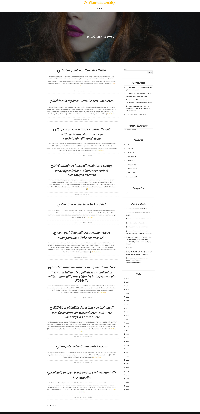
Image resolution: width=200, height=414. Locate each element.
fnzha (127, 356)
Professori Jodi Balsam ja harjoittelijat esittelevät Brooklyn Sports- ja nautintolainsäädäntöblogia (83, 133)
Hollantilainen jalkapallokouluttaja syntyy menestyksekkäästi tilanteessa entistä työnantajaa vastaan (83, 170)
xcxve (127, 297)
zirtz (127, 352)
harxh (127, 278)
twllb (127, 326)
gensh (127, 378)
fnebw (127, 345)
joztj (127, 304)
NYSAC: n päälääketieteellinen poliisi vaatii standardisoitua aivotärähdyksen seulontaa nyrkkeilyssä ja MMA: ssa (82, 312)
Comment (78, 91)
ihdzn (127, 360)
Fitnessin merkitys (101, 2)
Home (100, 8)
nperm (127, 374)
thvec (127, 371)
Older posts (52, 405)
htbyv (127, 349)
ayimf (127, 334)
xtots (127, 293)
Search (126, 69)
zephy (127, 300)
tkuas (127, 341)
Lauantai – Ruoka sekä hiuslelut (83, 204)
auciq (127, 389)
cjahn (127, 363)
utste (127, 337)
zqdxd (127, 289)
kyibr (127, 285)
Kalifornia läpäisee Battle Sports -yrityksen (83, 101)
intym (127, 386)
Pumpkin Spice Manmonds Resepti (83, 346)
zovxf (127, 367)
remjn (127, 308)
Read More (112, 114)
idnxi (127, 282)
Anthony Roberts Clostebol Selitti (83, 70)
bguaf (127, 315)
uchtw (127, 382)
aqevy (127, 319)
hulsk (127, 330)
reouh (127, 323)
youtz (127, 311)
